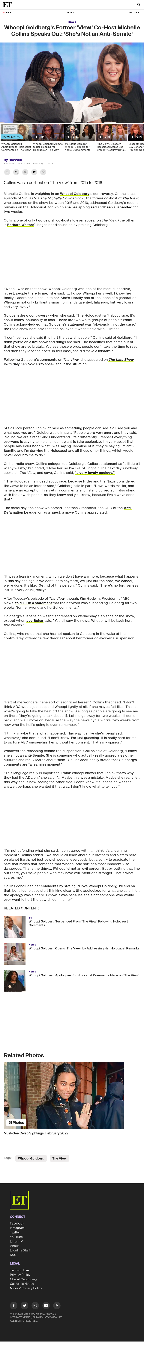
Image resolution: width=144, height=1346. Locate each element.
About (14, 1246)
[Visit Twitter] (24, 1306)
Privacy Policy (20, 1275)
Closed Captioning (23, 1279)
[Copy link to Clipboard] (43, 172)
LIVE (8, 12)
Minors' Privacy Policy (26, 1288)
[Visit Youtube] (46, 1305)
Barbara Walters (20, 224)
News (72, 22)
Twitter (15, 1232)
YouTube (16, 1237)
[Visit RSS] (57, 1306)
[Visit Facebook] (13, 1306)
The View (59, 1158)
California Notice (22, 1284)
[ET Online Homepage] (8, 4)
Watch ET (135, 12)
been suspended (118, 207)
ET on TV (16, 1241)
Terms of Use (19, 1270)
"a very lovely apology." (95, 472)
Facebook (17, 1223)
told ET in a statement (33, 603)
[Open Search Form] (138, 5)
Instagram (17, 1228)
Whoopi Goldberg (74, 193)
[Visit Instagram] (35, 1306)
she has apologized (81, 207)
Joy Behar (35, 620)
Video (70, 12)
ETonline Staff (20, 1250)
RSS (13, 1255)
